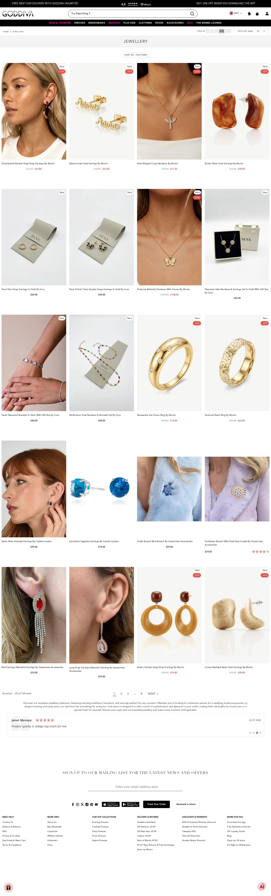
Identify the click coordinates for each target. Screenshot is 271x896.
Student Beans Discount (193, 840)
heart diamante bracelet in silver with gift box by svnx (31, 415)
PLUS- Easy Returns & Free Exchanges (155, 845)
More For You (235, 817)
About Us (51, 822)
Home (6, 32)
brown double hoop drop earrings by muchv (161, 667)
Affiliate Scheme (55, 835)
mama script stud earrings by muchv (89, 163)
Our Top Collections (104, 817)
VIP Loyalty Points (236, 831)
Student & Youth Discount (194, 826)
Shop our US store (236, 840)
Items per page (245, 31)
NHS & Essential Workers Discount (199, 822)
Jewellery (18, 32)
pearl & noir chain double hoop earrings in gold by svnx (99, 289)
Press (50, 845)
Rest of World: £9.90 (147, 840)
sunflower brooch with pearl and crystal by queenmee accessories (234, 543)
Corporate (52, 831)
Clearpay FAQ (189, 831)
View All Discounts (191, 835)
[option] (45, 3)
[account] (267, 13)
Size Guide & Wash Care (14, 840)
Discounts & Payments (194, 817)
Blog (229, 835)
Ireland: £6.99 (144, 835)
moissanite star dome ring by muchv (157, 415)
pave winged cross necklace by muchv (158, 163)
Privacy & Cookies (11, 835)
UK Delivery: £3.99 (146, 826)
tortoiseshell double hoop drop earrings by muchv (28, 163)
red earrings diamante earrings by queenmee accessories (33, 667)
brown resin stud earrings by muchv (224, 163)
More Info (53, 817)
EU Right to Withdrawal (238, 845)
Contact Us (7, 822)
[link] (135, 725)
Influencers (52, 840)
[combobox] (128, 13)
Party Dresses (99, 831)
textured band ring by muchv (221, 415)
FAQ (4, 831)
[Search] (132, 14)
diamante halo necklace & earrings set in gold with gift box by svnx (236, 291)
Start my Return (145, 849)
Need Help (8, 817)
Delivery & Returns (11, 826)
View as (201, 31)
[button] (135, 4)
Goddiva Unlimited (146, 822)
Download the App (236, 822)
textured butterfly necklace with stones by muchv (164, 289)
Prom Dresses (99, 835)
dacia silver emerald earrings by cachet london (27, 541)
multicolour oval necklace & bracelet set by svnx (95, 415)
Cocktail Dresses (100, 826)
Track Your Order (156, 804)
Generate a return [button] (186, 804)
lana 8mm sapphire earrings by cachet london (94, 541)
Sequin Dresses (99, 840)
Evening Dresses (100, 822)
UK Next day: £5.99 (146, 831)
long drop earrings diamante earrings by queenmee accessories (97, 669)
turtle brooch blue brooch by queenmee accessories (165, 541)
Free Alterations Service (238, 826)
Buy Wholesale (54, 826)
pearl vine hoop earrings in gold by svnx (23, 289)
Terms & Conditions (11, 845)
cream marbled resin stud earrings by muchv (229, 667)
